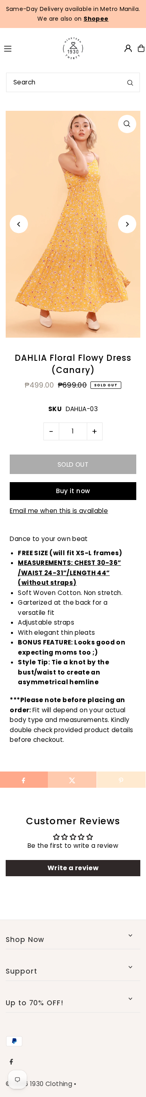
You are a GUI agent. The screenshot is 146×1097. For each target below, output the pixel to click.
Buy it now (73, 491)
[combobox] (73, 82)
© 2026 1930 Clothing (39, 1084)
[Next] (127, 224)
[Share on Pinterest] (121, 780)
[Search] (130, 82)
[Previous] (19, 224)
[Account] (128, 48)
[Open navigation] (26, 48)
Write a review (73, 868)
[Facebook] (11, 1062)
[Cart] (141, 48)
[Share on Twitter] (72, 780)
